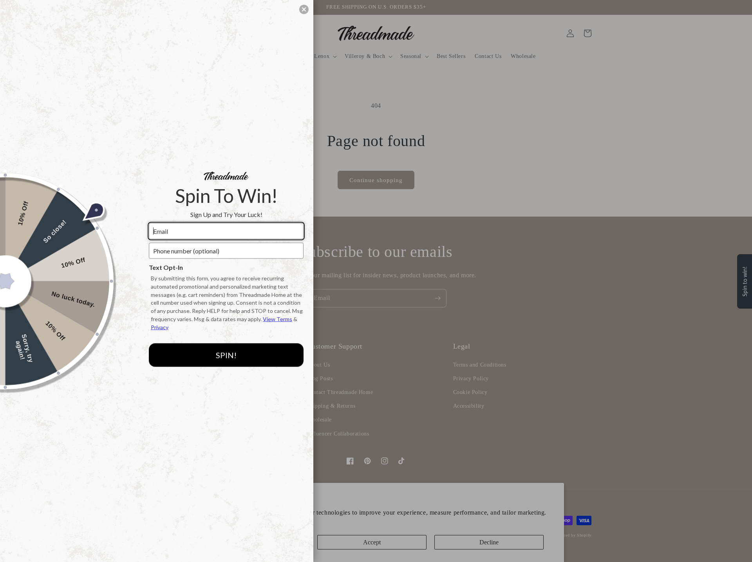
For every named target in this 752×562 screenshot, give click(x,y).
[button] (304, 9)
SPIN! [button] (226, 355)
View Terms (277, 319)
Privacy (159, 326)
